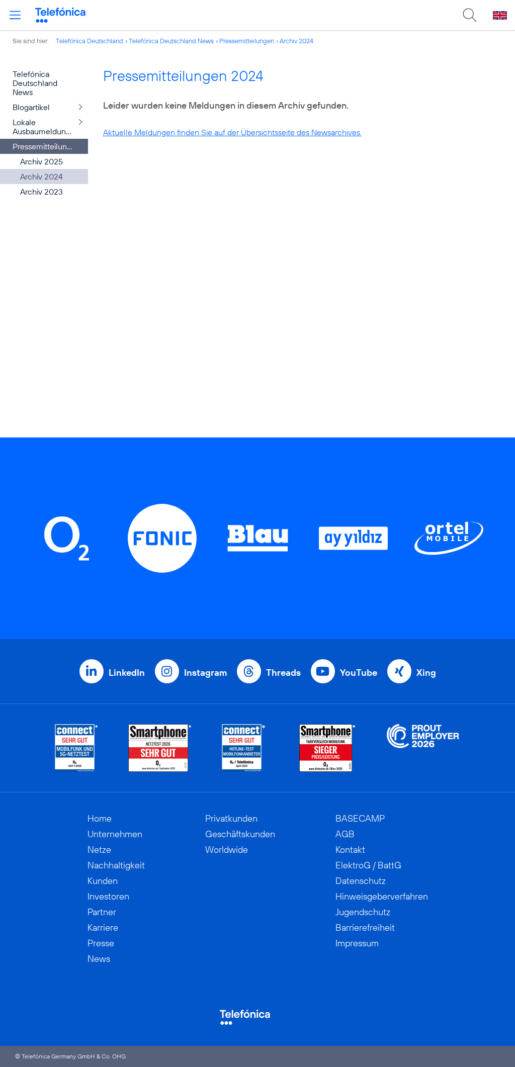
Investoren (108, 896)
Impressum (357, 943)
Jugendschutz (362, 912)
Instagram (205, 672)
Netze (99, 849)
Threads (283, 672)
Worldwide (226, 849)
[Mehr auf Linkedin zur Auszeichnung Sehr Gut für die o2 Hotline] (244, 748)
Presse (101, 943)
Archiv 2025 (41, 161)
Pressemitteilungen (246, 41)
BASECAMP (360, 818)
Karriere (103, 927)
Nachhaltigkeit (116, 865)
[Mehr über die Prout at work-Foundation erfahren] (423, 748)
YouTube (358, 672)
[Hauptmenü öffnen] (15, 15)
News (99, 958)
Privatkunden (231, 818)
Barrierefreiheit (365, 927)
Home (100, 818)
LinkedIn (127, 672)
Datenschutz (360, 880)
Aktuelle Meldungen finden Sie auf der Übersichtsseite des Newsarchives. (232, 132)
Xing (426, 672)
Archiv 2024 (296, 41)
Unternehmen (115, 834)
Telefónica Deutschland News (171, 41)
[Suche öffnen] (470, 15)
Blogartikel (31, 107)
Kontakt (350, 849)
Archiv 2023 (41, 192)
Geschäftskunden (240, 834)
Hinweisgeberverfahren (381, 896)
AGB (345, 834)
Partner (102, 912)
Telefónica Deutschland (89, 41)
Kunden (103, 880)
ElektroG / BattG (368, 865)
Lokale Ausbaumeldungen (46, 126)
